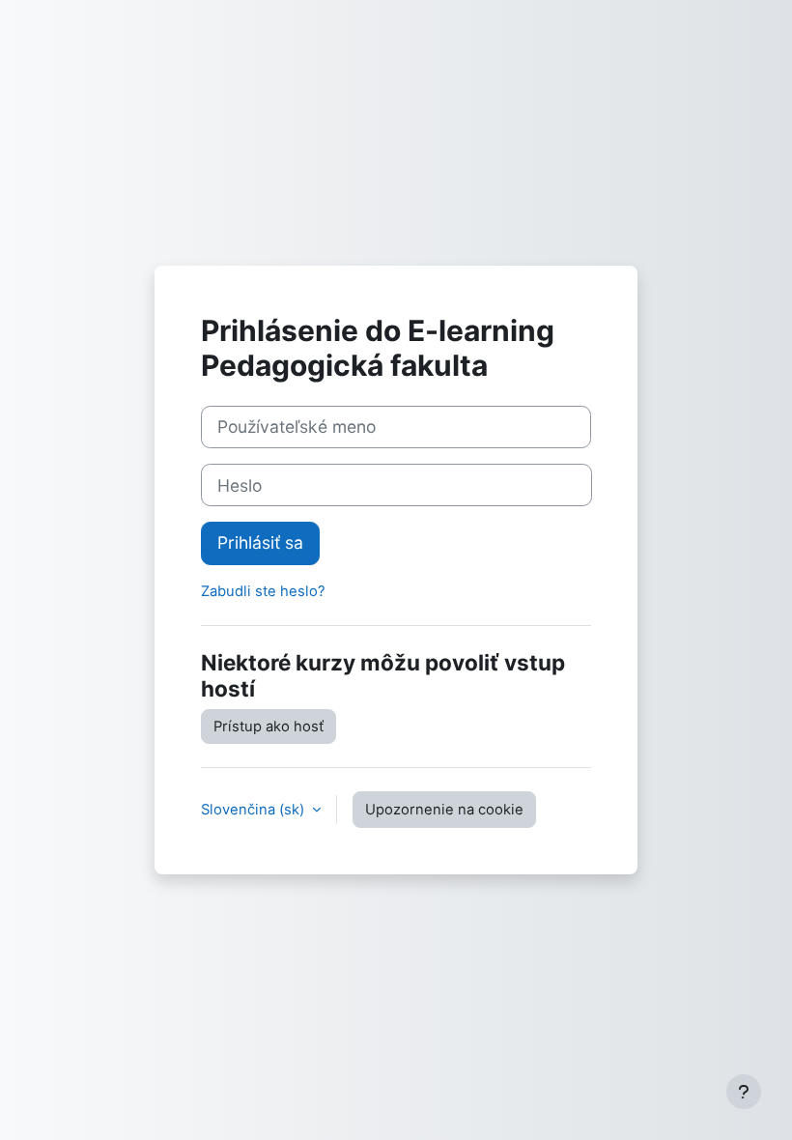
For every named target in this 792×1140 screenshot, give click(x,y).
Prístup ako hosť (268, 726)
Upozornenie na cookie (444, 809)
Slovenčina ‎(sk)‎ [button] (254, 809)
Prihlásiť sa (260, 542)
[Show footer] (743, 1091)
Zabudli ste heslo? (263, 591)
